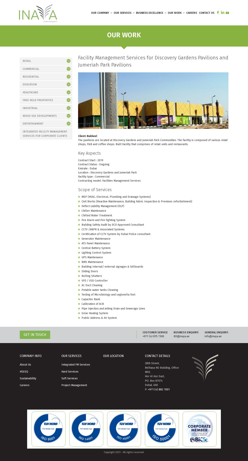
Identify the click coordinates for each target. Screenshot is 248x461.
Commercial (31, 69)
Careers (24, 385)
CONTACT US (206, 13)
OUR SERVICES (122, 13)
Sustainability (28, 378)
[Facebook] (218, 9)
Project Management (74, 385)
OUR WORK (175, 13)
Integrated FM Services (75, 364)
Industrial (30, 108)
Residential (31, 76)
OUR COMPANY (100, 13)
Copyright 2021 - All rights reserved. (124, 452)
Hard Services (69, 371)
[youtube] (227, 9)
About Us (25, 364)
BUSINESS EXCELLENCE (149, 13)
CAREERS (191, 13)
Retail (27, 61)
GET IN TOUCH (35, 335)
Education (30, 84)
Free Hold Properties (38, 100)
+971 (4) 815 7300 (153, 336)
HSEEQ (24, 371)
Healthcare (30, 92)
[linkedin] (223, 9)
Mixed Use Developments (40, 116)
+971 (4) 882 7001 (159, 389)
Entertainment (33, 123)
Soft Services (69, 378)
